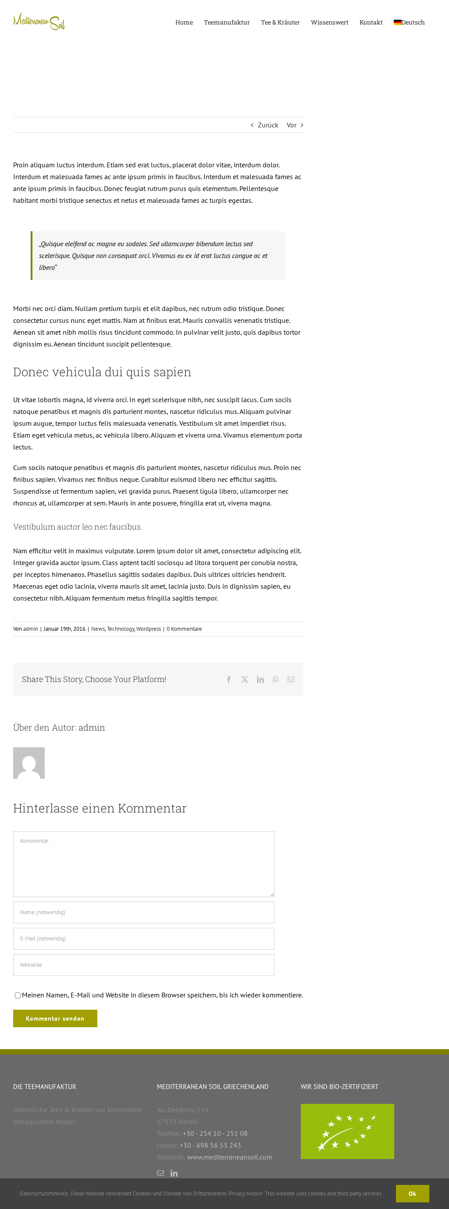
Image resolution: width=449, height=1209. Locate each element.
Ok (413, 1194)
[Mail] (160, 1173)
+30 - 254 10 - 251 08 (215, 1133)
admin (30, 629)
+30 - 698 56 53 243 (210, 1145)
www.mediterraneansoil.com (229, 1156)
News (98, 629)
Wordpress (148, 629)
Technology (120, 629)
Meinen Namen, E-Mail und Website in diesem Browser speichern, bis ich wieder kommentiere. (162, 994)
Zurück (268, 124)
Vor (291, 124)
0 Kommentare (184, 629)
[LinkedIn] (174, 1173)
